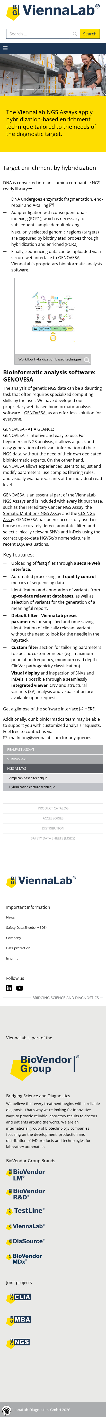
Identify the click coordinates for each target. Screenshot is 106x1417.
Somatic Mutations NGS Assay (32, 513)
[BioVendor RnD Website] (53, 1194)
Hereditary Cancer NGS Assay (54, 507)
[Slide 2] (39, 89)
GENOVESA (35, 413)
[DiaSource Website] (53, 1242)
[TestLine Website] (53, 1212)
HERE (89, 709)
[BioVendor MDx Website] (53, 1259)
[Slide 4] (57, 89)
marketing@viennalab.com (35, 737)
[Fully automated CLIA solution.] (53, 1299)
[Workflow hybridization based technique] (52, 321)
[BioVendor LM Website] (53, 1174)
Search (89, 34)
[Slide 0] (20, 89)
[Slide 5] (67, 89)
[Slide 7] (85, 89)
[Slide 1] (30, 89)
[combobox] (38, 34)
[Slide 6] (76, 89)
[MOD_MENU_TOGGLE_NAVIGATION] (5, 48)
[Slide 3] (48, 89)
